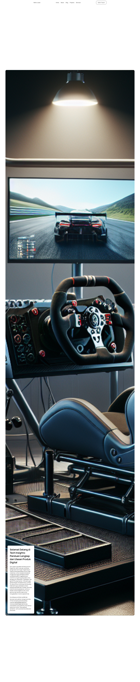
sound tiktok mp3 (19, 602)
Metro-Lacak (37, 2)
